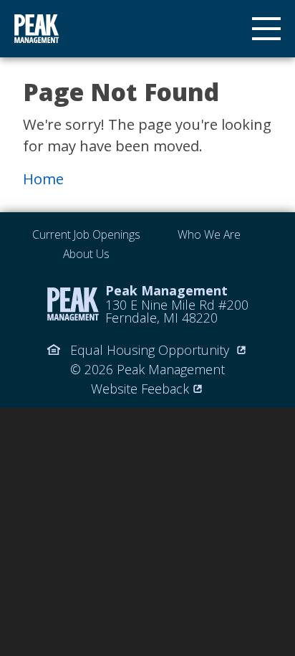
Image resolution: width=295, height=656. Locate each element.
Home (43, 178)
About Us (86, 254)
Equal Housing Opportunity (150, 349)
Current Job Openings (86, 234)
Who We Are (209, 234)
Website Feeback (140, 388)
